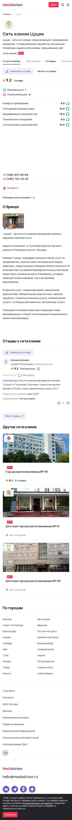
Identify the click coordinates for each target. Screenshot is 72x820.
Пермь (41, 655)
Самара (7, 643)
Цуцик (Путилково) (22, 364)
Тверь (6, 667)
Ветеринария (27, 398)
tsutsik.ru (12, 188)
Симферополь (45, 649)
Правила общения (13, 724)
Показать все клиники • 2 (18, 197)
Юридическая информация (19, 731)
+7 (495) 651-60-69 (15, 175)
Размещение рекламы (16, 717)
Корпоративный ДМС (15, 744)
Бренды (7, 710)
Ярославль (43, 619)
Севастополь (45, 667)
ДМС (54, 4)
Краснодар (9, 631)
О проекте (9, 690)
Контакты (8, 697)
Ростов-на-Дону (47, 631)
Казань (7, 637)
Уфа (5, 649)
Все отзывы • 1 (14, 416)
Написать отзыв (20, 71)
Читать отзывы (46, 71)
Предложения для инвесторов (21, 737)
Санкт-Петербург (13, 625)
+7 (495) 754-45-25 (15, 179)
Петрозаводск (46, 661)
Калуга (7, 673)
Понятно (10, 814)
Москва (7, 619)
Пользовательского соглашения (37, 803)
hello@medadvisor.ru (20, 777)
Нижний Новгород (48, 637)
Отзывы (51, 61)
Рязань (7, 661)
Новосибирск (45, 673)
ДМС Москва (10, 704)
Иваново (42, 625)
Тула (5, 655)
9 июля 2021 (10, 375)
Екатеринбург (45, 643)
